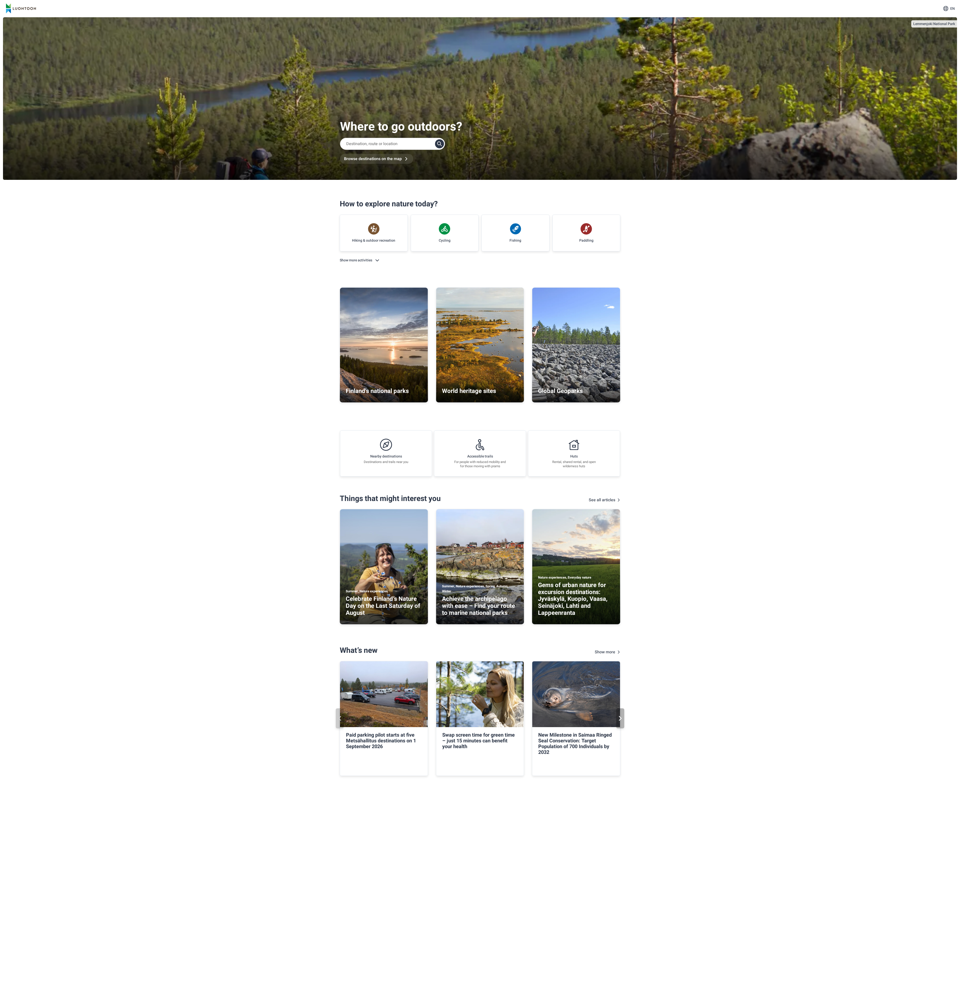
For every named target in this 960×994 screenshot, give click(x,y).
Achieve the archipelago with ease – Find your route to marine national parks (478, 606)
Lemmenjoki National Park (934, 24)
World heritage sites (469, 391)
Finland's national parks (377, 391)
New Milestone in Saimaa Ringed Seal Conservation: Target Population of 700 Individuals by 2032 (575, 743)
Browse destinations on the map (373, 159)
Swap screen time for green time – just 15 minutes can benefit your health (478, 740)
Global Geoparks (560, 391)
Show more (605, 652)
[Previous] (340, 718)
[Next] (620, 718)
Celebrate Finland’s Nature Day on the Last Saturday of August (383, 606)
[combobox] (392, 144)
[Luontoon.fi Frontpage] (21, 9)
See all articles (602, 500)
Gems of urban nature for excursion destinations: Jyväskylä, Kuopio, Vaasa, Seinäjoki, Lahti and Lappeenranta (573, 599)
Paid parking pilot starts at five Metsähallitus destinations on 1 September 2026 (381, 740)
